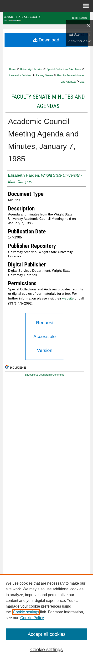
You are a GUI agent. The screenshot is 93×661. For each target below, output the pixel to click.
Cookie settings (26, 612)
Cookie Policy (32, 618)
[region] (46, 617)
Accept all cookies (47, 634)
